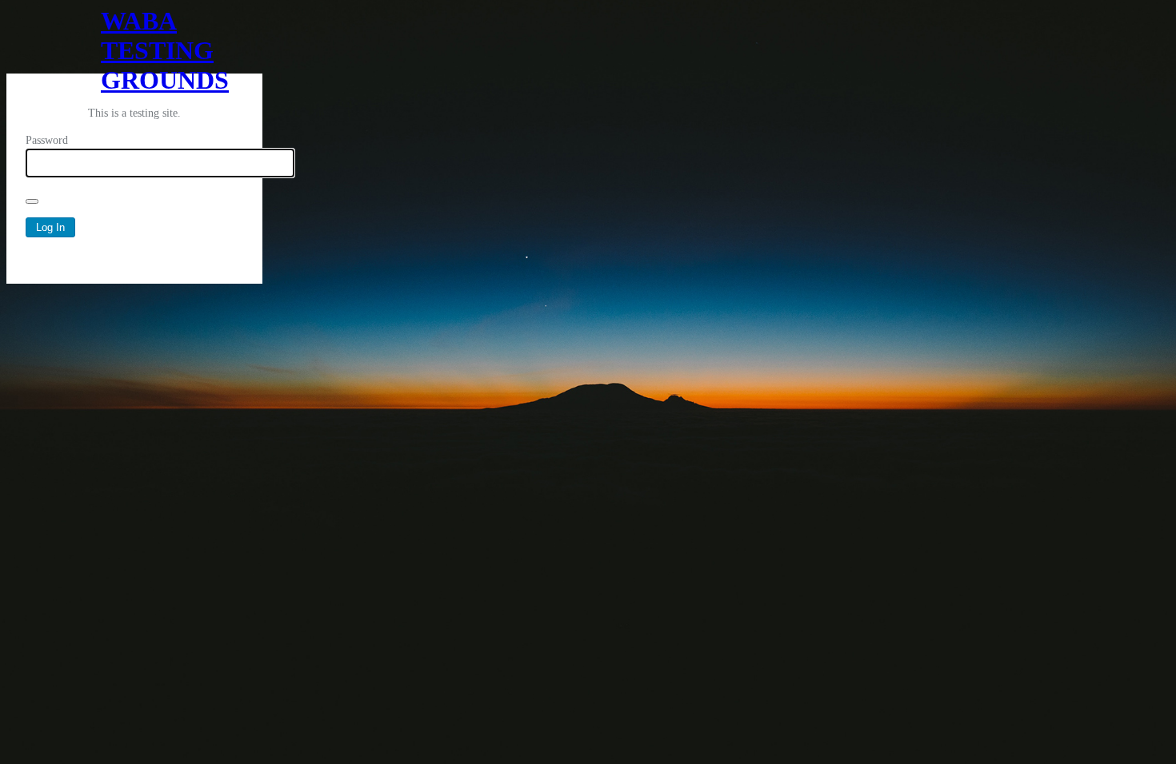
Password (47, 140)
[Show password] (32, 201)
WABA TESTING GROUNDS (134, 40)
